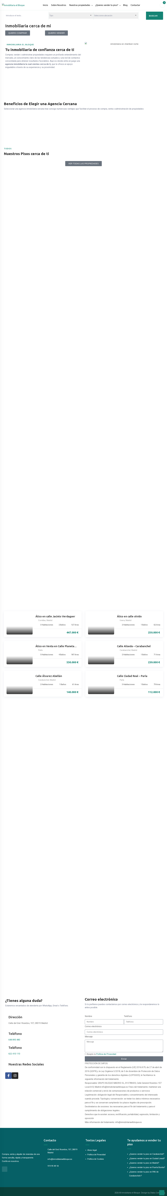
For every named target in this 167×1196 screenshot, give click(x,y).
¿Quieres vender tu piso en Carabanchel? (146, 1154)
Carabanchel (125, 650)
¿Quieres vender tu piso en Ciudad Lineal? (147, 1158)
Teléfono (128, 1016)
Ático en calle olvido (129, 616)
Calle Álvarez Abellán (48, 675)
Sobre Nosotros (58, 5)
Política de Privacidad (106, 1054)
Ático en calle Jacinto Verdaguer (55, 616)
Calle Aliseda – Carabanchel (134, 646)
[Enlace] (161, 1192)
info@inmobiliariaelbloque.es (60, 1159)
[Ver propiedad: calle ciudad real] (101, 683)
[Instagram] (15, 1075)
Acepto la (101, 1054)
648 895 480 (14, 1039)
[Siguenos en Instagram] (4, 1169)
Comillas (42, 620)
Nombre (88, 1016)
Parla (40, 650)
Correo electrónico (93, 1026)
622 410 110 (14, 1053)
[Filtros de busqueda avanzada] (142, 16)
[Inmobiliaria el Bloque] (13, 5)
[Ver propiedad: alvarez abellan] (20, 683)
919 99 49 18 (53, 1166)
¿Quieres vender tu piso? (106, 5)
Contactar (135, 5)
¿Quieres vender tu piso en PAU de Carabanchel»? (144, 1174)
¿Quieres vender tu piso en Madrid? (144, 1163)
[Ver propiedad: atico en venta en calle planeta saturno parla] (20, 654)
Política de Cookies (95, 1159)
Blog (125, 5)
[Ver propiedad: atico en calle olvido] (101, 624)
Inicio (45, 5)
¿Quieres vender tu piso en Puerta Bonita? (147, 1167)
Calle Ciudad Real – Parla (132, 675)
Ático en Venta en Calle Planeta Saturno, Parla (54, 646)
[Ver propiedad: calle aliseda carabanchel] (101, 654)
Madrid (49, 620)
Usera (122, 620)
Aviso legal (92, 1150)
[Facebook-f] (8, 1075)
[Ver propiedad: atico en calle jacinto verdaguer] (20, 624)
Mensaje (89, 1036)
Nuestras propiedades (79, 5)
